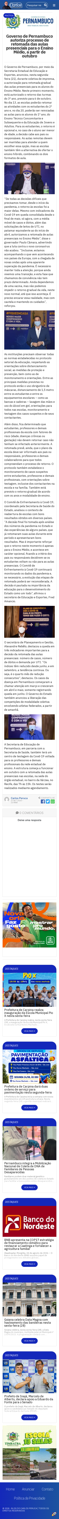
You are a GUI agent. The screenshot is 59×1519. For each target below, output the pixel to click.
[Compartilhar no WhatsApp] (53, 801)
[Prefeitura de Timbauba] (29, 1452)
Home (10, 1489)
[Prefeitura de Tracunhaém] (29, 926)
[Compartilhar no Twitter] (48, 801)
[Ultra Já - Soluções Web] (54, 1514)
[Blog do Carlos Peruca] (12, 5)
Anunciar (28, 1489)
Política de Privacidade (29, 1498)
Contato (47, 1489)
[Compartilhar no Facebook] (43, 801)
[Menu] (54, 5)
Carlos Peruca (19, 798)
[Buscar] (45, 5)
